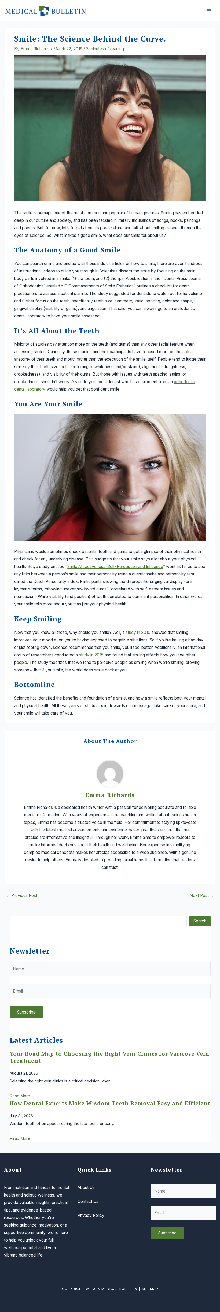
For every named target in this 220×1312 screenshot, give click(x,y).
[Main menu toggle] (209, 10)
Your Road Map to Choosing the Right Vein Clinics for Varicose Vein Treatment (109, 1057)
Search (199, 921)
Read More (20, 1095)
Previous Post (21, 896)
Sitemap (150, 1289)
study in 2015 (91, 654)
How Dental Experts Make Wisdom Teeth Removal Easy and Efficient (110, 1103)
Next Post (202, 896)
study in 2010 (138, 632)
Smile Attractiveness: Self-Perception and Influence (115, 566)
